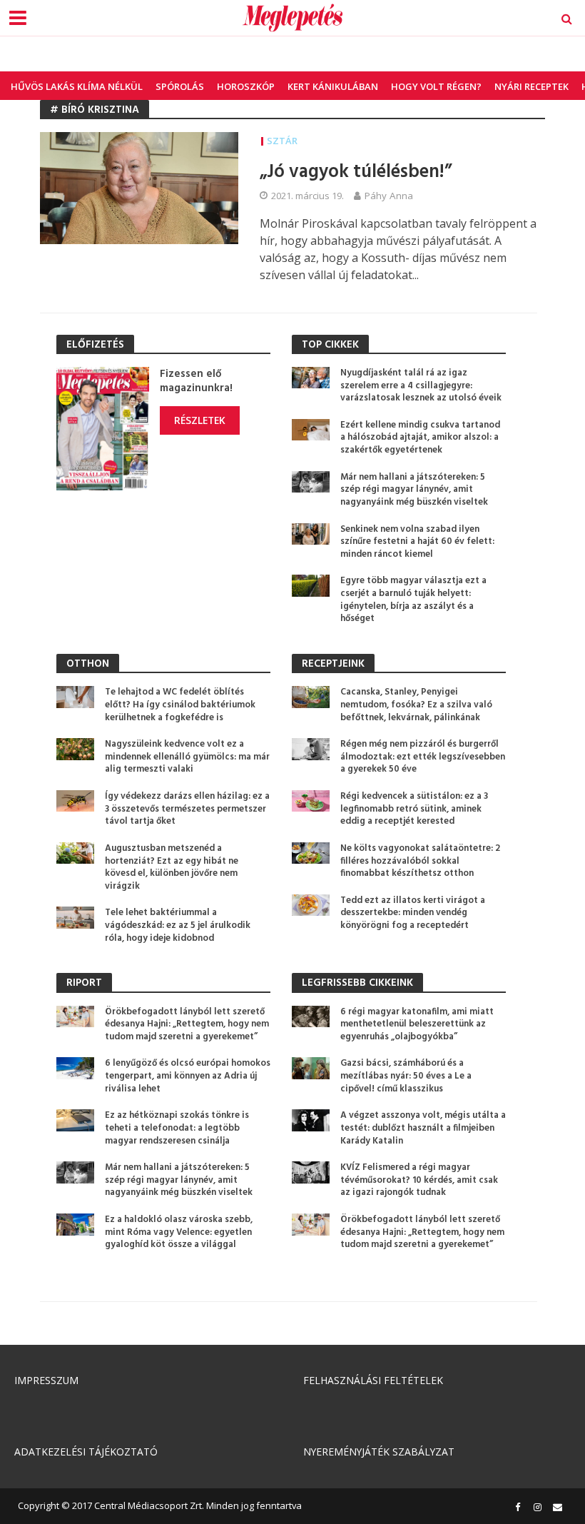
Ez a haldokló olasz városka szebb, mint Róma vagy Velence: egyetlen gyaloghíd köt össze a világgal (179, 1232)
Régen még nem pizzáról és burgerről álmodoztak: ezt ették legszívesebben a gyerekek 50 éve (422, 757)
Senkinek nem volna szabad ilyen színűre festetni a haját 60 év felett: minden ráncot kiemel (417, 542)
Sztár (282, 140)
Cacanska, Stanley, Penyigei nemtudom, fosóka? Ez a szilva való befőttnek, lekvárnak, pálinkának (416, 705)
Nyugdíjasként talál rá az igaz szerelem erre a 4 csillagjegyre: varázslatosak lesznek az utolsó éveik (421, 386)
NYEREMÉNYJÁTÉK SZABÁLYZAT (378, 1451)
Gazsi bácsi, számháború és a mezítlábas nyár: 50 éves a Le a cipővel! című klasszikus (406, 1076)
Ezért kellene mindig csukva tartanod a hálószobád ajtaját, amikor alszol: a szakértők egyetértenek (420, 438)
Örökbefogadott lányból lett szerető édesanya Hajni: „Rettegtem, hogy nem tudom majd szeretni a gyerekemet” (187, 1025)
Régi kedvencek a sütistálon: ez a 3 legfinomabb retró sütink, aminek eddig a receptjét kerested (414, 809)
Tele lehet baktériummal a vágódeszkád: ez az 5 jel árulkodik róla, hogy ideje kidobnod (177, 925)
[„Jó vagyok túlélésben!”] (139, 187)
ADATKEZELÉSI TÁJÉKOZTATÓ (86, 1451)
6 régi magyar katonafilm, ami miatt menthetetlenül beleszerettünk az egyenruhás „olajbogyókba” (417, 1025)
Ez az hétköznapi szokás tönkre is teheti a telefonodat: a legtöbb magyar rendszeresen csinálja (177, 1128)
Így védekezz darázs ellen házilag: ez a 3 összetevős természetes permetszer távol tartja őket (187, 809)
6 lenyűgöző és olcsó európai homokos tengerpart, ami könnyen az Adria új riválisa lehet (187, 1076)
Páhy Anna (389, 195)
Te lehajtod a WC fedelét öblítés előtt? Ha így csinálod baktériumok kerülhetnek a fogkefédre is (180, 705)
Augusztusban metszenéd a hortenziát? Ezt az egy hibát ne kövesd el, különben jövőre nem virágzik (171, 867)
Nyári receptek (531, 86)
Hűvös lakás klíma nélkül (77, 86)
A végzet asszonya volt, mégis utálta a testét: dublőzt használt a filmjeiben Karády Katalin (423, 1128)
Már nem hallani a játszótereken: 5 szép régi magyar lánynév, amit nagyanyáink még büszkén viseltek (414, 490)
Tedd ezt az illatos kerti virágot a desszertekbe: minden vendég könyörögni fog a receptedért (412, 913)
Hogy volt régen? (436, 86)
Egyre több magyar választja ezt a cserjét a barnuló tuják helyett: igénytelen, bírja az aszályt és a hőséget (413, 600)
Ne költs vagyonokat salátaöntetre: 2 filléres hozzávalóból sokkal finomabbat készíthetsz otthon (420, 861)
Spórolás (180, 86)
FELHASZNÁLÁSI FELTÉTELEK (373, 1380)
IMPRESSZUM (46, 1380)
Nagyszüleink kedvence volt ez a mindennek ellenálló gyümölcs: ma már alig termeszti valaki (187, 757)
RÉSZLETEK (199, 420)
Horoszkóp (246, 86)
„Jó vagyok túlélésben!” (356, 172)
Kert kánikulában (333, 86)
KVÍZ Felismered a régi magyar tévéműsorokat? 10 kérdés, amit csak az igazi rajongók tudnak (419, 1180)
